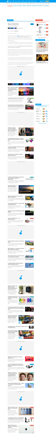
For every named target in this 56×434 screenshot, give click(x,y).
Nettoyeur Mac (34, 5)
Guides (26, 1)
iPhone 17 (38, 116)
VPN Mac (24, 5)
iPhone (7, 3)
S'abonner (47, 1)
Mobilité (20, 3)
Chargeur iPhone (29, 5)
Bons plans (33, 1)
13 (20, 28)
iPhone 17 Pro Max (38, 111)
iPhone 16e (38, 121)
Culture (43, 3)
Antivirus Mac (20, 5)
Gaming (31, 3)
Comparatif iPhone (40, 5)
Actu (13, 1)
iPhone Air (38, 118)
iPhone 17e (38, 108)
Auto (25, 3)
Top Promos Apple (10, 5)
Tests (16, 1)
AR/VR (23, 3)
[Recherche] (36, 1)
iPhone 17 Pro (38, 113)
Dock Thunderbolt (46, 5)
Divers (49, 3)
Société (38, 3)
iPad (9, 3)
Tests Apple (15, 5)
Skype (18, 35)
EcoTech (34, 3)
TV (15, 3)
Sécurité (46, 3)
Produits (22, 1)
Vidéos (29, 1)
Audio (17, 3)
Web (40, 3)
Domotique (28, 3)
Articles (19, 1)
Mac (11, 3)
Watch (13, 3)
